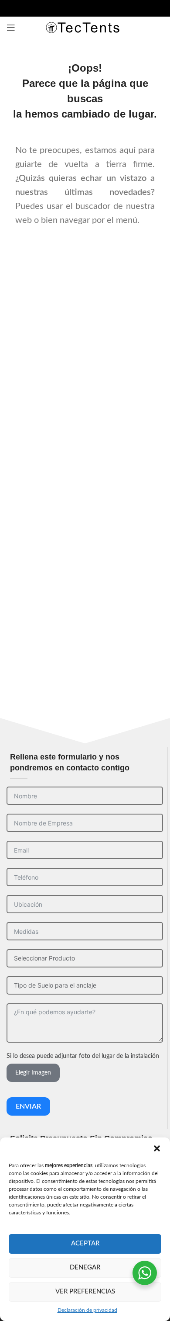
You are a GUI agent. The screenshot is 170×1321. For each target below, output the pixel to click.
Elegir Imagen (33, 1073)
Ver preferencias (85, 1291)
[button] (157, 1148)
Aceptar (85, 1243)
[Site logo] (85, 27)
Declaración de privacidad (87, 1310)
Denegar (85, 1267)
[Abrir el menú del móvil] (11, 27)
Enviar (28, 1106)
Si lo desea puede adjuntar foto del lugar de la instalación (83, 1056)
